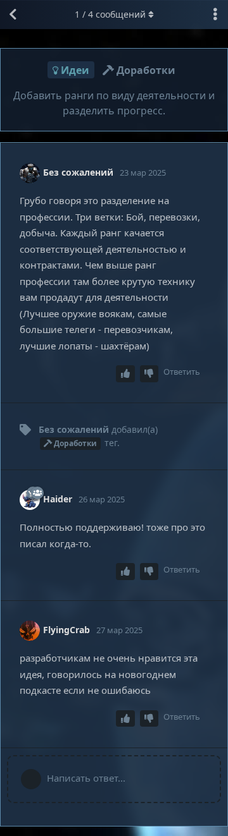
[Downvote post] (149, 373)
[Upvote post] (125, 373)
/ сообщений (110, 14)
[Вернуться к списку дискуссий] (12, 14)
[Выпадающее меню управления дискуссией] (215, 14)
